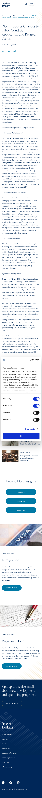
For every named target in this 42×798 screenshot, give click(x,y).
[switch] (36, 406)
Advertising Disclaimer (9, 758)
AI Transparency (7, 767)
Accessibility (6, 748)
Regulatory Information (9, 753)
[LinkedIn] (10, 782)
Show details (30, 429)
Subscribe (5, 739)
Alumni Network (7, 734)
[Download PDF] (3, 51)
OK (21, 436)
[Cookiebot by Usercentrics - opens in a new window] (29, 359)
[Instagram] (18, 782)
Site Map (4, 744)
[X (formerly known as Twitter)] (3, 782)
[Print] (9, 51)
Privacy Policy (6, 762)
